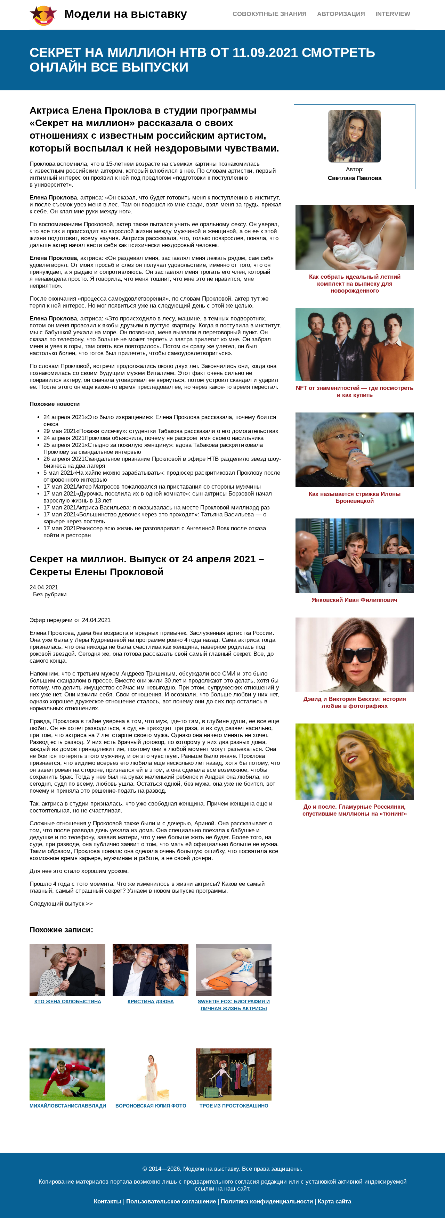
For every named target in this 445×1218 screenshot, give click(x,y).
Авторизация (341, 13)
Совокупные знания (270, 13)
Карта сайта (334, 1201)
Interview (392, 13)
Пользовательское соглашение (171, 1201)
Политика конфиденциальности (267, 1201)
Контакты (107, 1201)
